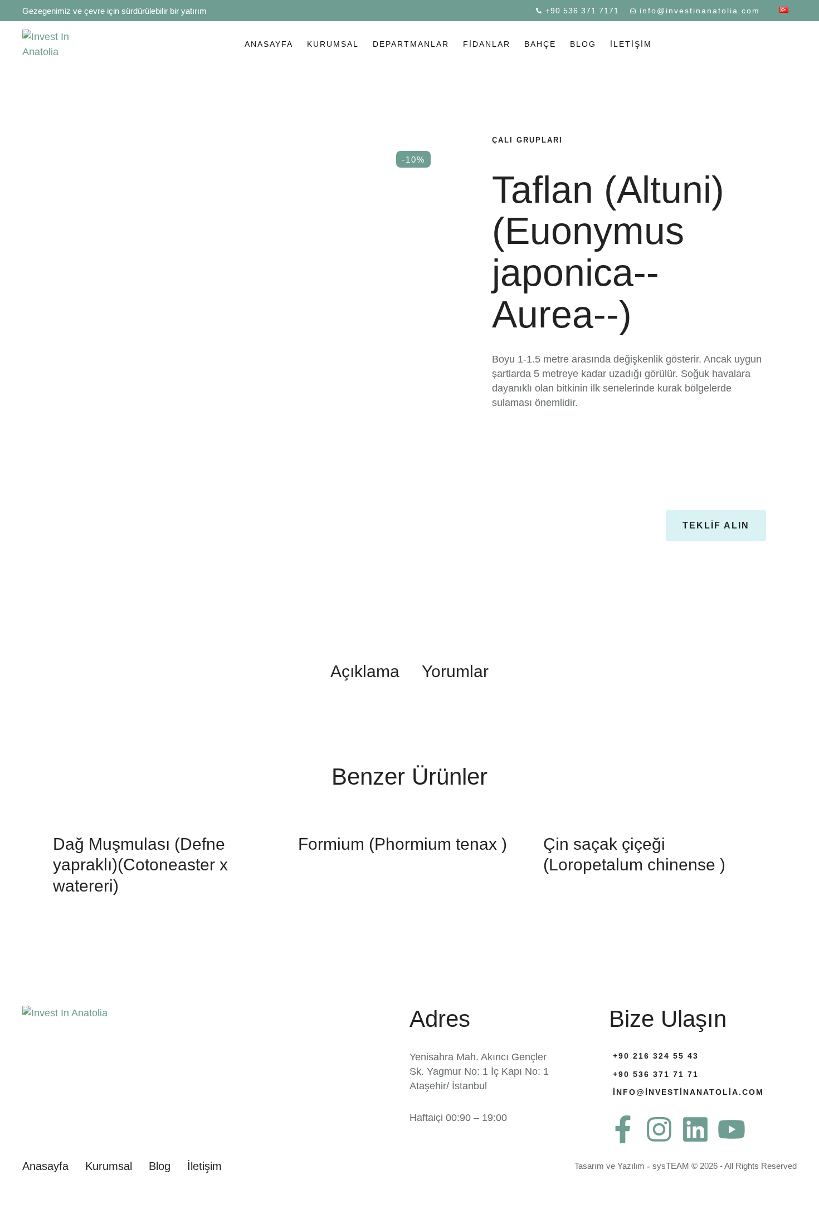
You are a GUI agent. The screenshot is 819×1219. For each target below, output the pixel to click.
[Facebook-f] (623, 1129)
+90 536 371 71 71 (656, 1074)
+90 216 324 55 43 (656, 1055)
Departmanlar (411, 44)
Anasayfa (269, 44)
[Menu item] (784, 10)
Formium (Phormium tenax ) (402, 844)
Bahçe (540, 44)
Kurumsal (333, 44)
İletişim (631, 44)
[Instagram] (659, 1129)
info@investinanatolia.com (688, 1092)
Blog (583, 44)
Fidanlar (486, 44)
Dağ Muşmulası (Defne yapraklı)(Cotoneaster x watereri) (140, 865)
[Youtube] (731, 1129)
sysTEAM (670, 1166)
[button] (577, 10)
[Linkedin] (695, 1129)
